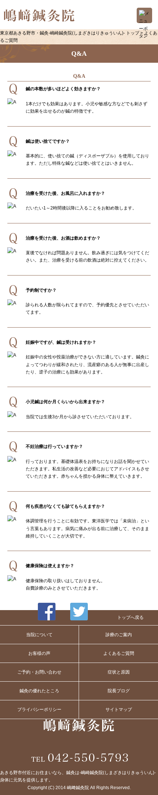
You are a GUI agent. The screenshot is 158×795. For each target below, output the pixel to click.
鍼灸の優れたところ (39, 690)
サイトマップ (118, 709)
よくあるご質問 (118, 653)
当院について (39, 634)
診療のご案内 (118, 634)
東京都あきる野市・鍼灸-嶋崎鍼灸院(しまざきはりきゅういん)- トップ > (72, 33)
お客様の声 (39, 653)
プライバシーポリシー (39, 709)
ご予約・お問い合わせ (39, 672)
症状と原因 (119, 672)
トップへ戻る (130, 617)
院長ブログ (119, 690)
